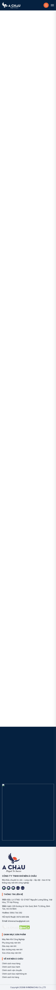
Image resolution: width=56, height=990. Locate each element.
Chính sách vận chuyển (12, 970)
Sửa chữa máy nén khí (11, 953)
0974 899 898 (22, 917)
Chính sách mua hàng (11, 963)
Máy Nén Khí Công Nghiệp (13, 939)
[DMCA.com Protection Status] (24, 927)
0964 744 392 (16, 913)
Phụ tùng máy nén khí (11, 943)
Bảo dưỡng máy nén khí (12, 949)
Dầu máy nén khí (9, 946)
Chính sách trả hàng (10, 977)
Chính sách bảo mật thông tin (14, 974)
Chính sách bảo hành (11, 967)
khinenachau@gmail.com (18, 921)
